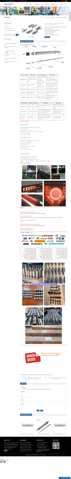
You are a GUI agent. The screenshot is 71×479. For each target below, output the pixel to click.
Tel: (21, 395)
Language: (64, 0)
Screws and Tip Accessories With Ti (10, 59)
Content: (22, 403)
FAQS (57, 4)
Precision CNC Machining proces (26, 449)
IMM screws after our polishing (25, 447)
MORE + (5, 450)
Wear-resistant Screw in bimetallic (10, 52)
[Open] (70, 17)
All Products (36, 4)
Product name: (23, 387)
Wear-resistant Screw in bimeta (25, 444)
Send (38, 410)
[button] (39, 4)
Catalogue (52, 4)
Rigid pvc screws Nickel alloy (25, 442)
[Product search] (17, 35)
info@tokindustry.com (43, 447)
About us (31, 4)
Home (27, 4)
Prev (22, 29)
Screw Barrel (52, 17)
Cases (42, 4)
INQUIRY (47, 37)
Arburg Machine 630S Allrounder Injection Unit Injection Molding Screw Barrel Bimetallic (37, 374)
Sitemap (44, 454)
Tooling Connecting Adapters (10, 30)
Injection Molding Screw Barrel (61, 17)
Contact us (61, 4)
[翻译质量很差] (4, 462)
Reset (41, 410)
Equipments (47, 4)
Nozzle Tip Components (9, 28)
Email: (22, 399)
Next (41, 29)
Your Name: (23, 391)
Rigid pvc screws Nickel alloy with (11, 44)
